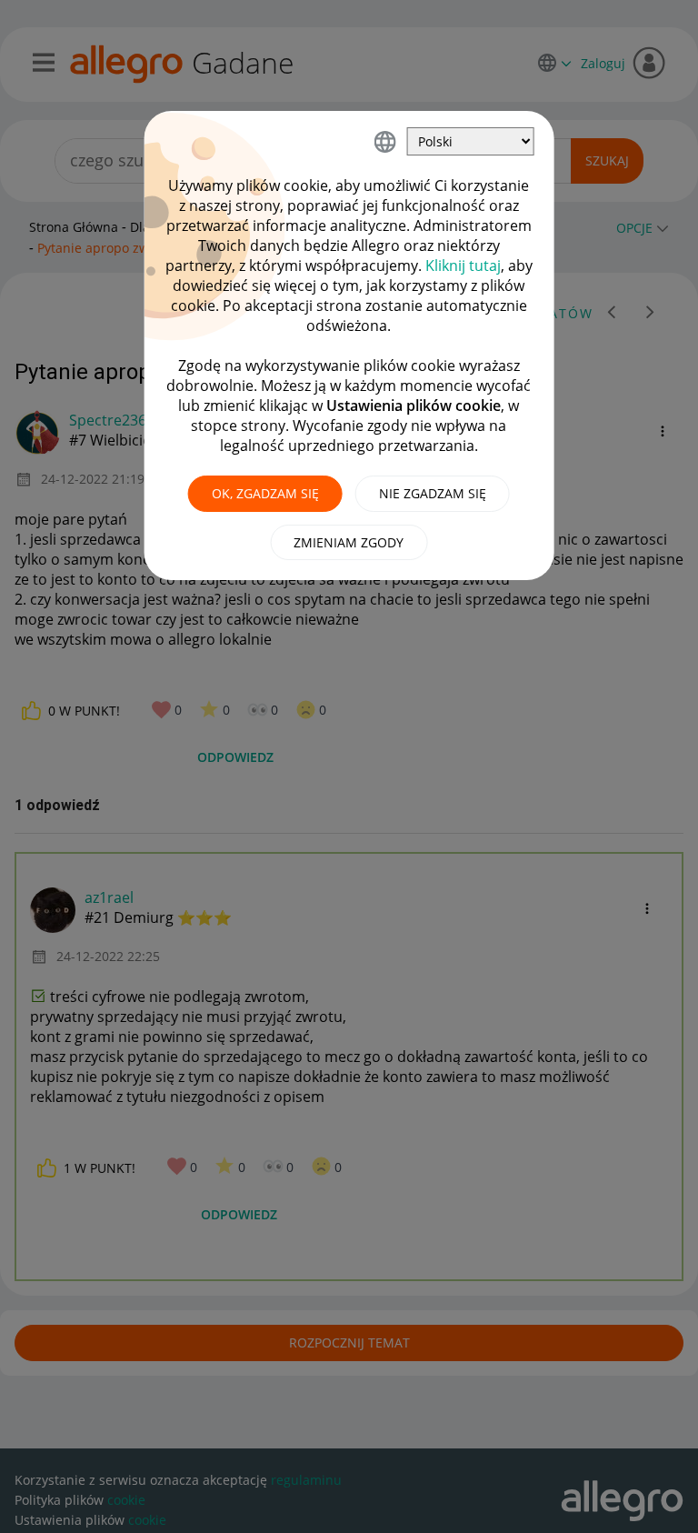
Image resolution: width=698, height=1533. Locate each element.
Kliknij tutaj (463, 266)
